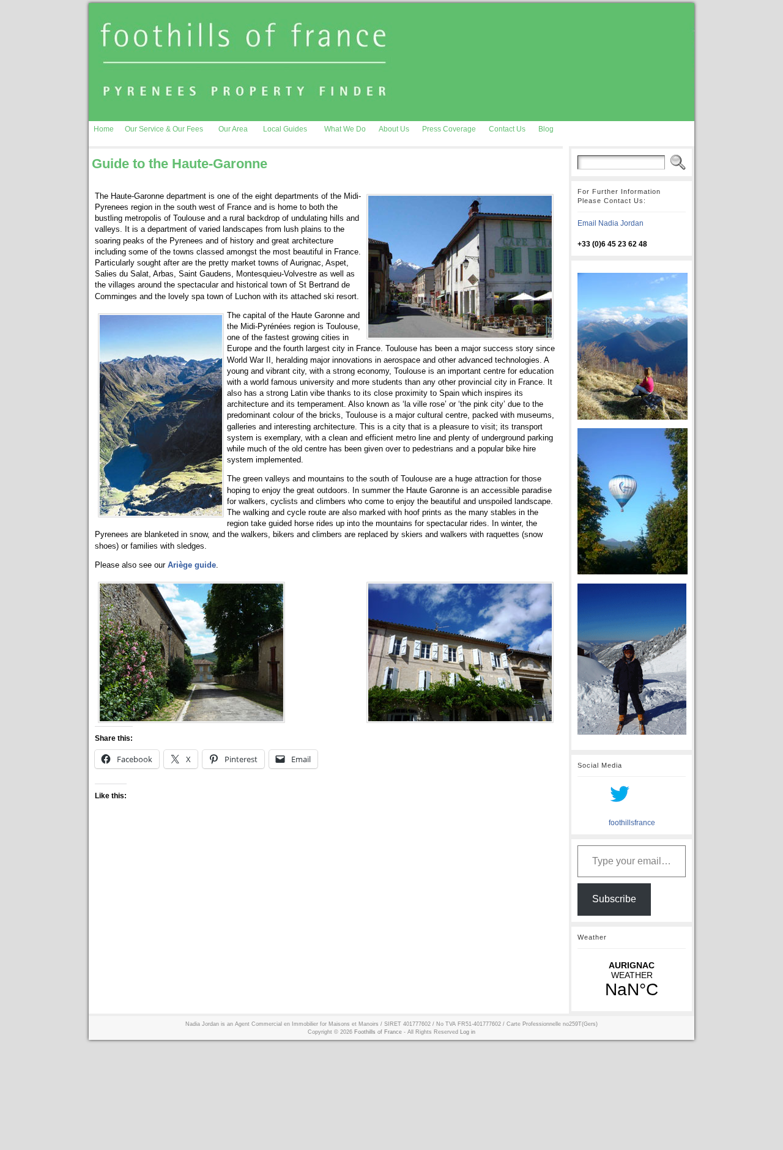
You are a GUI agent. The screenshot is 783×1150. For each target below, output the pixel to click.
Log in (467, 1032)
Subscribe (614, 899)
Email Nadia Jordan (610, 223)
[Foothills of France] (391, 62)
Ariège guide (192, 564)
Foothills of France (378, 1032)
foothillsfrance (632, 822)
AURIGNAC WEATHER (631, 980)
